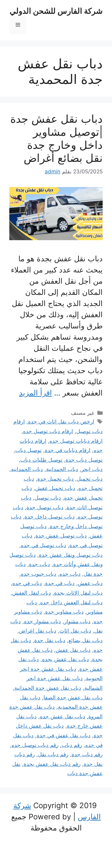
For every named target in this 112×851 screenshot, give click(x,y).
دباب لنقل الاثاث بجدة (78, 593)
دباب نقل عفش (73, 650)
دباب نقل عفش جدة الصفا (73, 697)
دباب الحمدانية (62, 469)
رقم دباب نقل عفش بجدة (52, 764)
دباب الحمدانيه (27, 469)
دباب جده (70, 574)
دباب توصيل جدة (44, 507)
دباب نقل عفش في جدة (64, 735)
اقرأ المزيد (35, 392)
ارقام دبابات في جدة (68, 450)
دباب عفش (90, 583)
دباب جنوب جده (38, 574)
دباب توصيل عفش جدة (61, 536)
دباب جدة (39, 564)
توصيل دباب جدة (84, 460)
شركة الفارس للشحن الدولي (56, 11)
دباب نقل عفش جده (62, 716)
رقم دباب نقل (53, 754)
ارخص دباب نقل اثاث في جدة (61, 422)
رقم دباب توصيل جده (35, 745)
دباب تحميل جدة (55, 479)
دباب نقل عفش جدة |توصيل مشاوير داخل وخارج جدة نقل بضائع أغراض (56, 138)
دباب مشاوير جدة (64, 612)
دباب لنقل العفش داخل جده (71, 602)
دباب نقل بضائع (85, 640)
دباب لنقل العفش (31, 593)
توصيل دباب (28, 450)
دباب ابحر (92, 469)
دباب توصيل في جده (43, 545)
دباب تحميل (90, 479)
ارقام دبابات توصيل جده (76, 441)
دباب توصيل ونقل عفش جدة (71, 555)
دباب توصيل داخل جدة (50, 517)
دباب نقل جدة (49, 640)
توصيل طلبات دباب (41, 460)
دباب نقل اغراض (37, 631)
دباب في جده (27, 583)
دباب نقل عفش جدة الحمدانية (47, 688)
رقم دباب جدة (87, 754)
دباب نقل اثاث (75, 631)
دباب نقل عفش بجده (65, 659)
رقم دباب (72, 745)
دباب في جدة (60, 583)
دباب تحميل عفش (55, 488)
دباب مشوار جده (42, 621)
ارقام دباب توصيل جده (48, 431)
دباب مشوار (77, 621)
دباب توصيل (48, 498)
